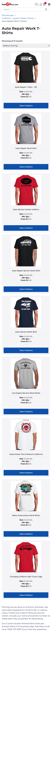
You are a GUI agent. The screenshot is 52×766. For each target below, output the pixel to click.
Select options (26, 106)
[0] (43, 4)
